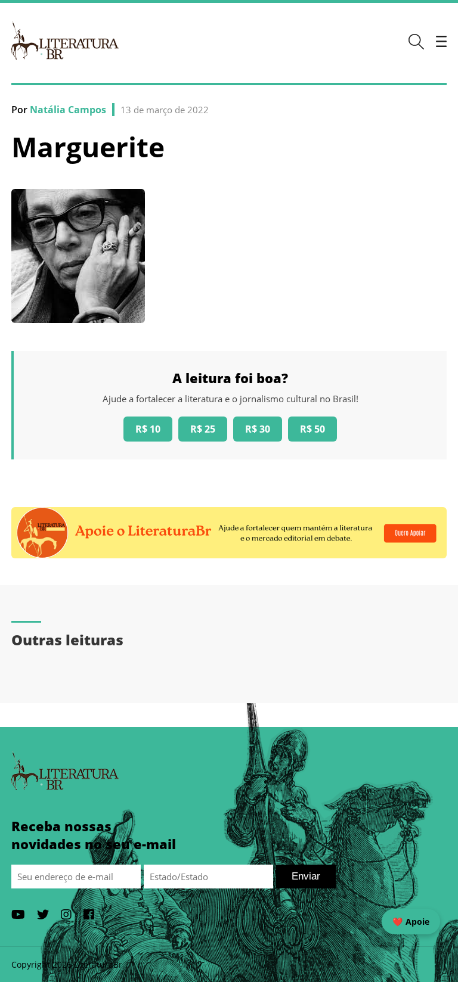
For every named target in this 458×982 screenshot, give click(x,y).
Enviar (306, 876)
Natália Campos (68, 109)
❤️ (410, 921)
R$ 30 (257, 429)
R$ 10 (147, 429)
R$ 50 (312, 429)
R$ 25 (202, 429)
